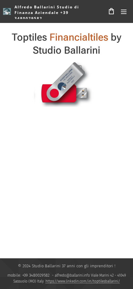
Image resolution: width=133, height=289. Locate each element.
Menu (124, 11)
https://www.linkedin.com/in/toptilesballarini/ (82, 281)
